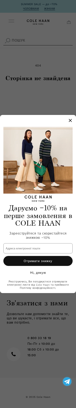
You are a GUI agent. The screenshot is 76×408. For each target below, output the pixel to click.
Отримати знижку (38, 261)
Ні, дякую (38, 273)
